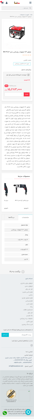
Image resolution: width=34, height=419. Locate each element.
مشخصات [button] (25, 217)
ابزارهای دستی (29, 286)
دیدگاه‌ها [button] (11, 217)
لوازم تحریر (29, 304)
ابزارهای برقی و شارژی (27, 283)
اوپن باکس (29, 321)
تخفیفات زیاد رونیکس (26, 318)
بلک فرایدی (29, 316)
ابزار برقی (30, 313)
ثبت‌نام (5, 335)
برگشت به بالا (15, 271)
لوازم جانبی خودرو (28, 292)
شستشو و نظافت (28, 310)
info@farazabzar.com (16, 366)
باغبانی (31, 295)
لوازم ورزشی (29, 301)
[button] (3, 3)
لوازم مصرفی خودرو (27, 298)
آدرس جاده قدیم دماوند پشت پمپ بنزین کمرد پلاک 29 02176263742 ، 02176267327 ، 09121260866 (18, 360)
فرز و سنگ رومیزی (27, 324)
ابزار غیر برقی (29, 289)
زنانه (31, 307)
